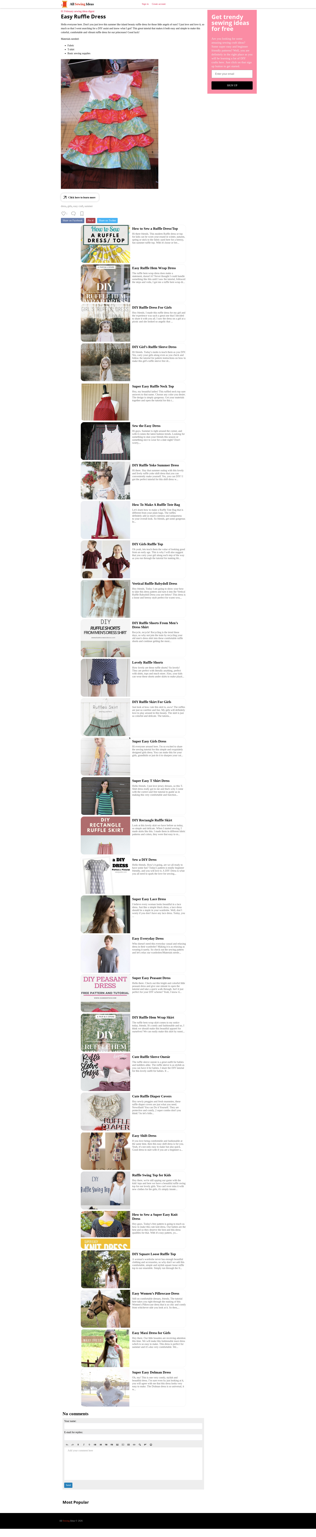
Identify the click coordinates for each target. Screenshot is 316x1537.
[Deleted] (89, 1444)
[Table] (128, 1444)
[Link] (134, 1444)
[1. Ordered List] (100, 1444)
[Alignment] (145, 1444)
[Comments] (73, 213)
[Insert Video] (123, 1444)
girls (69, 206)
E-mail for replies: (73, 1432)
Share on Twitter (107, 220)
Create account (159, 4)
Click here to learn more (81, 197)
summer (88, 206)
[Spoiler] (140, 1444)
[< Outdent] (106, 1444)
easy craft (78, 206)
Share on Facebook (73, 220)
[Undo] (67, 1444)
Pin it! (91, 220)
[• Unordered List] (95, 1444)
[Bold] (78, 1444)
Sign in (145, 4)
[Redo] (72, 1444)
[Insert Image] (117, 1444)
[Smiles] (151, 1444)
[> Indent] (112, 1444)
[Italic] (84, 1444)
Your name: (70, 1421)
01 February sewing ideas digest (77, 11)
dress (63, 206)
